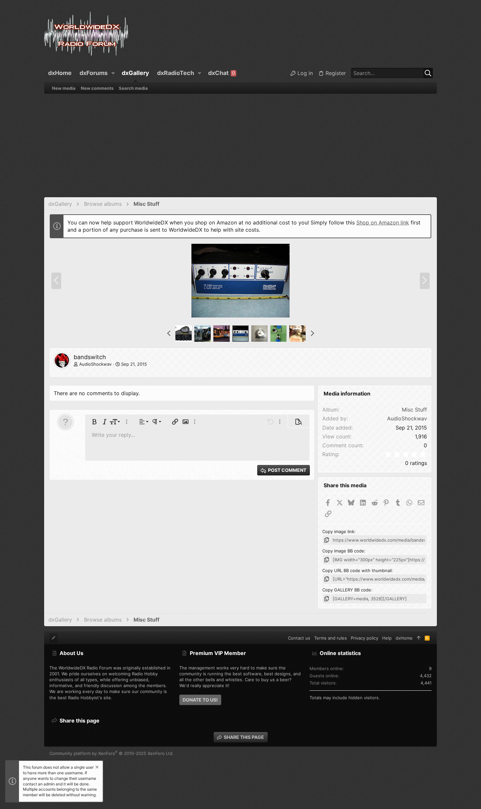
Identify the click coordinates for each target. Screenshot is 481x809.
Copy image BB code (343, 550)
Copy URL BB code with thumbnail (357, 570)
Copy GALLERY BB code (346, 589)
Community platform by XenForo (111, 753)
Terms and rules (330, 638)
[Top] (419, 638)
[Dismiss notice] (96, 768)
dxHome (404, 638)
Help (387, 638)
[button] (113, 73)
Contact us (299, 638)
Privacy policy (364, 638)
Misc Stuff (414, 409)
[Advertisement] (240, 143)
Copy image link (338, 531)
